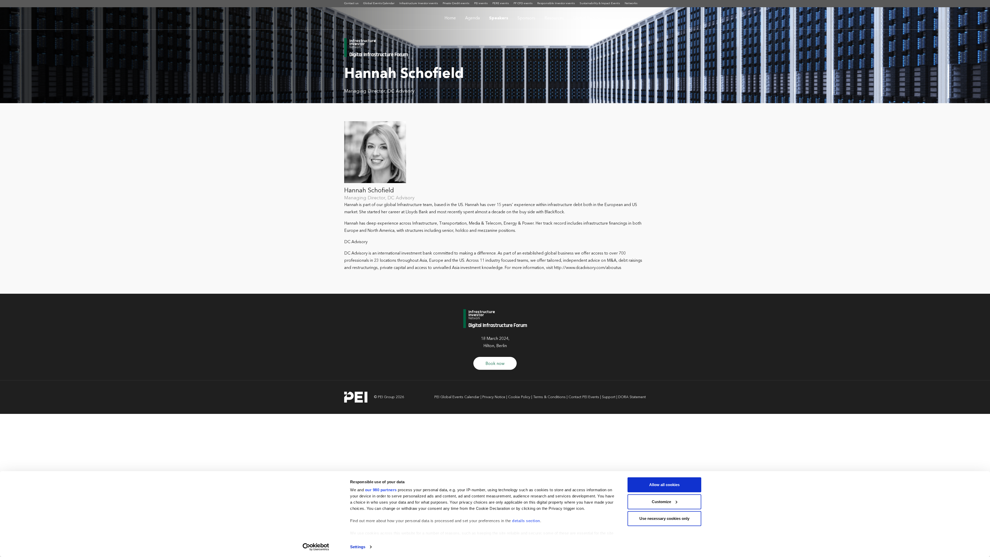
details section (526, 521)
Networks (631, 3)
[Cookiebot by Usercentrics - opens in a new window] (316, 547)
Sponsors (526, 18)
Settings (357, 547)
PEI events (481, 3)
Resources (554, 18)
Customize (661, 501)
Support (608, 397)
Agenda (472, 18)
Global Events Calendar (378, 3)
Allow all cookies (664, 484)
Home (450, 18)
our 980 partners (381, 490)
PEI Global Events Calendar (457, 397)
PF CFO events (523, 3)
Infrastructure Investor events (418, 3)
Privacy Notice (493, 397)
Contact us (351, 3)
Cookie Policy (519, 397)
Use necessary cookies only (664, 518)
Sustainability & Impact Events (600, 3)
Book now (630, 18)
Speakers (498, 18)
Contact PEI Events (583, 397)
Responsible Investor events (556, 3)
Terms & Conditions (549, 397)
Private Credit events (456, 3)
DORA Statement (632, 397)
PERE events (500, 3)
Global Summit (587, 18)
